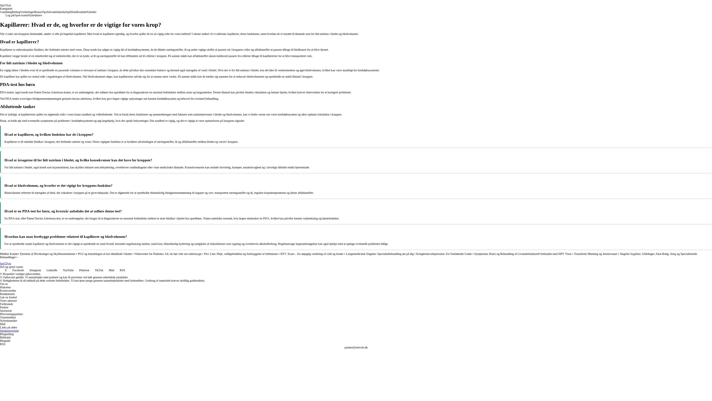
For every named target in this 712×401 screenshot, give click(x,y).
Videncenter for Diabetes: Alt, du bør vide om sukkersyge (168, 253)
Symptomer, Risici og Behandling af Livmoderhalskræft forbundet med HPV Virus (522, 253)
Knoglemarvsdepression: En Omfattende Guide (444, 253)
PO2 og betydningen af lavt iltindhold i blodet (105, 253)
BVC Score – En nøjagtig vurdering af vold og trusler (312, 253)
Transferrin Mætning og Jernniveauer (595, 253)
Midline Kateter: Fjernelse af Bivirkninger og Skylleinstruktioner (37, 253)
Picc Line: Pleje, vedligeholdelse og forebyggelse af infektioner (241, 253)
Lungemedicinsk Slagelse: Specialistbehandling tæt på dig (380, 253)
